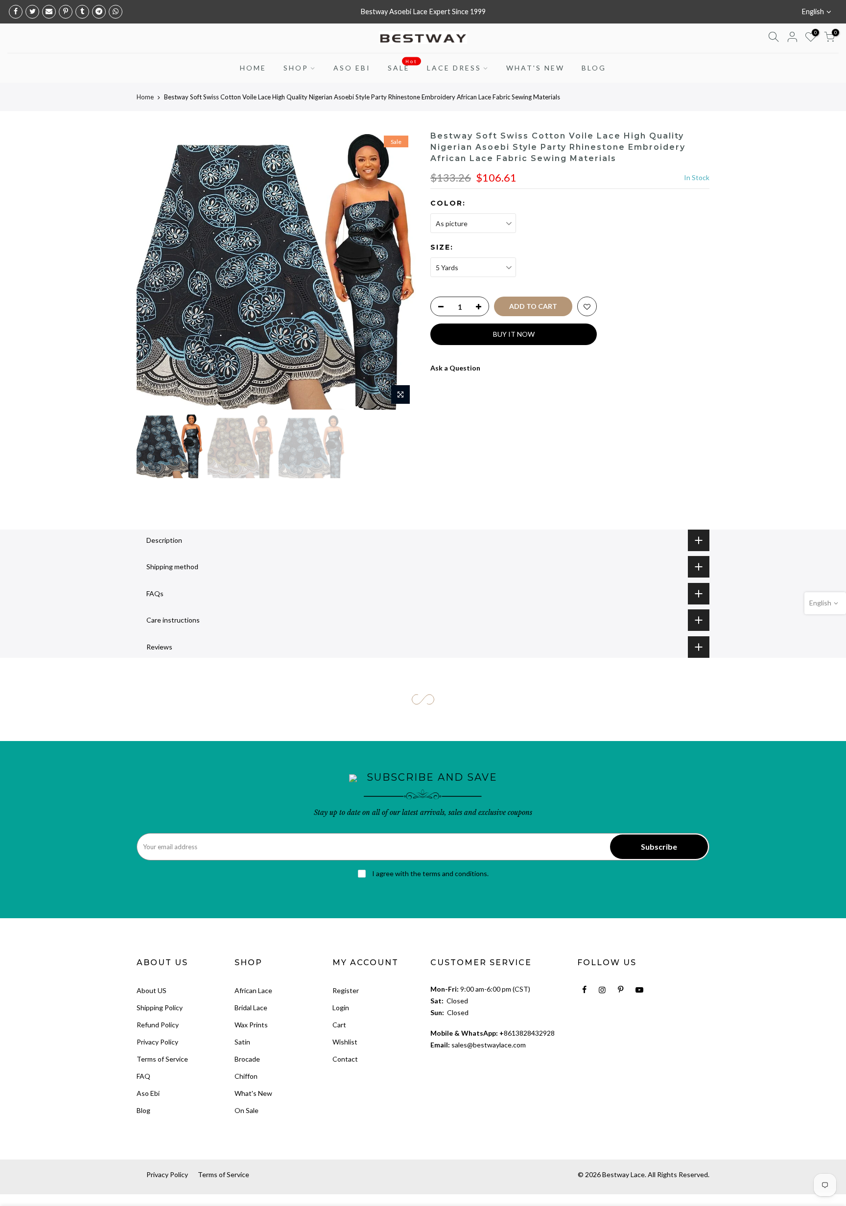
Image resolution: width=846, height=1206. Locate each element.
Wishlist (344, 1042)
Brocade (247, 1059)
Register (345, 990)
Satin (242, 1042)
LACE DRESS (454, 68)
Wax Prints (251, 1024)
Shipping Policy (160, 1007)
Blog (143, 1110)
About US (151, 990)
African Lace (253, 990)
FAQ (143, 1076)
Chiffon (246, 1076)
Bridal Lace (251, 1007)
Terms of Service (162, 1059)
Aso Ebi (148, 1093)
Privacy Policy (157, 1042)
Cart (339, 1024)
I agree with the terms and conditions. (430, 873)
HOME (253, 68)
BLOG (594, 68)
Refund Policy (158, 1024)
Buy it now (514, 334)
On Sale (246, 1110)
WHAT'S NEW (535, 68)
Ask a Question (455, 368)
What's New (253, 1093)
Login (340, 1007)
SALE (403, 65)
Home (145, 97)
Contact (345, 1059)
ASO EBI (352, 68)
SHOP (295, 68)
